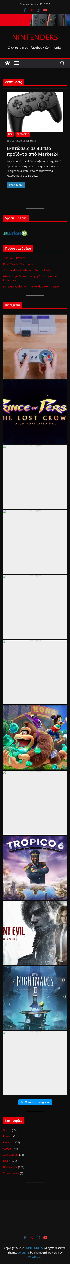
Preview (8, 1136)
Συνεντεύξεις (11, 1173)
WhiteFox (31, 140)
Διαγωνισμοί (10, 1154)
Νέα (10, 134)
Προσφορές (23, 134)
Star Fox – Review (14, 258)
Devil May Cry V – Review (18, 264)
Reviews (8, 1142)
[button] (35, 347)
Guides (7, 1130)
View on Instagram (37, 1102)
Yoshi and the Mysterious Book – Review (27, 270)
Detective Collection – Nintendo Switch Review (31, 286)
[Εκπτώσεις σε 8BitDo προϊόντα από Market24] (35, 112)
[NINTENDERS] (35, 17)
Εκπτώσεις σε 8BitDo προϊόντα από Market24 (33, 151)
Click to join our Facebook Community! (35, 48)
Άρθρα (7, 1148)
